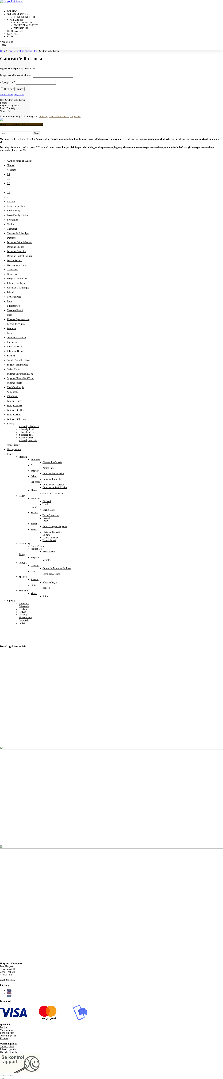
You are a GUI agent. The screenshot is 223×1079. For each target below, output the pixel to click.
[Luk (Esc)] (11, 1075)
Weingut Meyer (14, 405)
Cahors (34, 476)
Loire (9, 301)
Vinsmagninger (7, 1030)
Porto (9, 333)
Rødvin (22, 612)
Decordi (46, 518)
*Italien (10, 165)
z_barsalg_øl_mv (27, 432)
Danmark (11, 238)
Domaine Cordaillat (16, 251)
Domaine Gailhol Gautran (19, 256)
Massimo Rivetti (15, 310)
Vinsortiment (23, 22)
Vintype (11, 600)
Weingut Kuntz (14, 401)
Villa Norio (12, 396)
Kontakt (4, 1038)
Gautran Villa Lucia (58, 116)
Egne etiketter (24, 17)
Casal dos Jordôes (51, 574)
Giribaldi (47, 501)
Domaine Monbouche (53, 473)
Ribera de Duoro (15, 351)
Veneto (34, 529)
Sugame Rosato (14, 383)
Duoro (34, 571)
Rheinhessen (13, 342)
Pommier (11, 328)
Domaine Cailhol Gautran (19, 242)
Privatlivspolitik (8, 1049)
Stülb (45, 596)
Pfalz (9, 315)
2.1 (8, 174)
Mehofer (47, 560)
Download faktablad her (21, 124)
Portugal (23, 562)
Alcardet (11, 201)
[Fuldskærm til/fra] (4, 1075)
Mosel (34, 593)
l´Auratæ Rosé (14, 296)
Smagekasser (13, 445)
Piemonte (35, 498)
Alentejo (35, 565)
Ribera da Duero (15, 346)
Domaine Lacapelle (52, 479)
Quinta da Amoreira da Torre (57, 568)
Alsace (34, 465)
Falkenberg (36, 549)
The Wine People (15, 387)
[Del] (8, 1075)
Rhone (34, 490)
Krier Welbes (37, 546)
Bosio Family (13, 210)
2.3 (8, 183)
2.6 (8, 188)
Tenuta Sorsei (49, 540)
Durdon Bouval (14, 260)
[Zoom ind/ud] (1, 1075)
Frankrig (20, 51)
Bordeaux (35, 459)
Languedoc (31, 51)
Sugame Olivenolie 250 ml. (20, 374)
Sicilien (34, 512)
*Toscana (11, 170)
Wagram (35, 557)
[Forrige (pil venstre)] (1, 1078)
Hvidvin (23, 609)
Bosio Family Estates (17, 215)
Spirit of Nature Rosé (17, 364)
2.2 (8, 179)
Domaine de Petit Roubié (55, 487)
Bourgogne (12, 219)
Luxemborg (24, 543)
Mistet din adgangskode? (12, 94)
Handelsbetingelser (9, 1052)
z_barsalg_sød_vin (28, 440)
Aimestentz (48, 468)
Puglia (34, 507)
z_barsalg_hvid (26, 429)
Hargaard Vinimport (17, 278)
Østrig (22, 554)
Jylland (10, 292)
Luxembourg (13, 306)
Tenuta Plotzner (50, 537)
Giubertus (12, 274)
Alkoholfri (24, 603)
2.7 (8, 192)
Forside (3, 1027)
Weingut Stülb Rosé (16, 419)
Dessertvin (24, 620)
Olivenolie (24, 606)
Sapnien (11, 355)
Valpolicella (12, 392)
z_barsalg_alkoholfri (29, 426)
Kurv (10, 36)
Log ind (19, 89)
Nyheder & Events (26, 25)
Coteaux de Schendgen (18, 233)
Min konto (21, 28)
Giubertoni (12, 269)
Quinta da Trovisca (16, 337)
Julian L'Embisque (16, 283)
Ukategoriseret (14, 449)
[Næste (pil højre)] (4, 1078)
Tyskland (23, 590)
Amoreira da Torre (16, 206)
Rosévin (23, 614)
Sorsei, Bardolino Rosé (18, 360)
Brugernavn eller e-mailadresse (16, 75)
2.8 (8, 197)
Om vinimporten (8, 1035)
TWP (45, 521)
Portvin (22, 623)
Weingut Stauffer (15, 410)
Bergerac (35, 470)
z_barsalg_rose (26, 437)
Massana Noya (50, 582)
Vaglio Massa (49, 509)
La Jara (46, 535)
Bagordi (46, 588)
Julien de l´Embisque (53, 493)
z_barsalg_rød (26, 435)
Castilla (10, 224)
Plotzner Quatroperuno (18, 319)
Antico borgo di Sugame (55, 526)
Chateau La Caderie (52, 462)
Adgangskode (7, 82)
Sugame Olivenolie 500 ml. (20, 378)
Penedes (35, 579)
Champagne (12, 228)
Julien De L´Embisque (18, 287)
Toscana (35, 523)
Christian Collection (52, 532)
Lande (10, 51)
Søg (36, 133)
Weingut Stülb (14, 414)
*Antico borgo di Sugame (19, 160)
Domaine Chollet (15, 247)
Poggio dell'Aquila (16, 324)
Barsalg (10, 423)
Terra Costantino (51, 515)
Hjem (2, 51)
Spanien (23, 576)
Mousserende (25, 617)
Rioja (33, 585)
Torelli (46, 504)
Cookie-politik (7, 1046)
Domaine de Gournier (53, 484)
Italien (22, 496)
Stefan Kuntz (13, 369)
